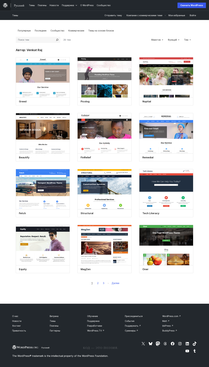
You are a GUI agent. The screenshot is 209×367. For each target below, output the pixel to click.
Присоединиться (134, 316)
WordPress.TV (95, 330)
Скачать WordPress (191, 5)
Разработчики (94, 325)
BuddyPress (169, 330)
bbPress (167, 325)
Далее (115, 283)
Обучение (92, 316)
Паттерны (55, 330)
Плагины (54, 325)
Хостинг (16, 325)
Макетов (156, 39)
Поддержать (133, 325)
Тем (186, 39)
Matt (166, 321)
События (129, 321)
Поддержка (93, 321)
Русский (45, 347)
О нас (15, 316)
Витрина (54, 316)
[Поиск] (57, 40)
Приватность (19, 330)
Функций (172, 39)
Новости (16, 321)
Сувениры (131, 330)
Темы (15, 15)
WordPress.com (171, 316)
